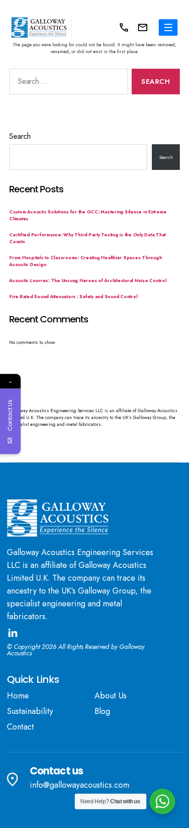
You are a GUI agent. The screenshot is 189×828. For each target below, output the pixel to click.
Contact (20, 727)
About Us (110, 696)
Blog (102, 711)
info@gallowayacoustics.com (79, 785)
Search (20, 136)
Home (18, 696)
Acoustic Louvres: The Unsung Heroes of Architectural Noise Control (88, 280)
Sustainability (30, 711)
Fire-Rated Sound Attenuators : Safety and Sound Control (73, 296)
